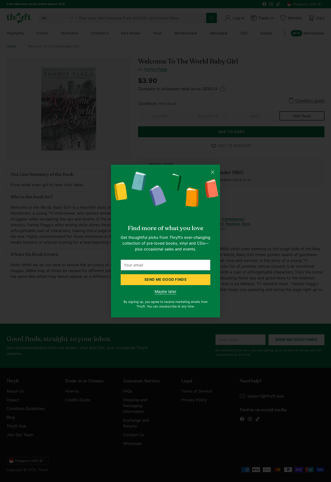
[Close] (212, 172)
